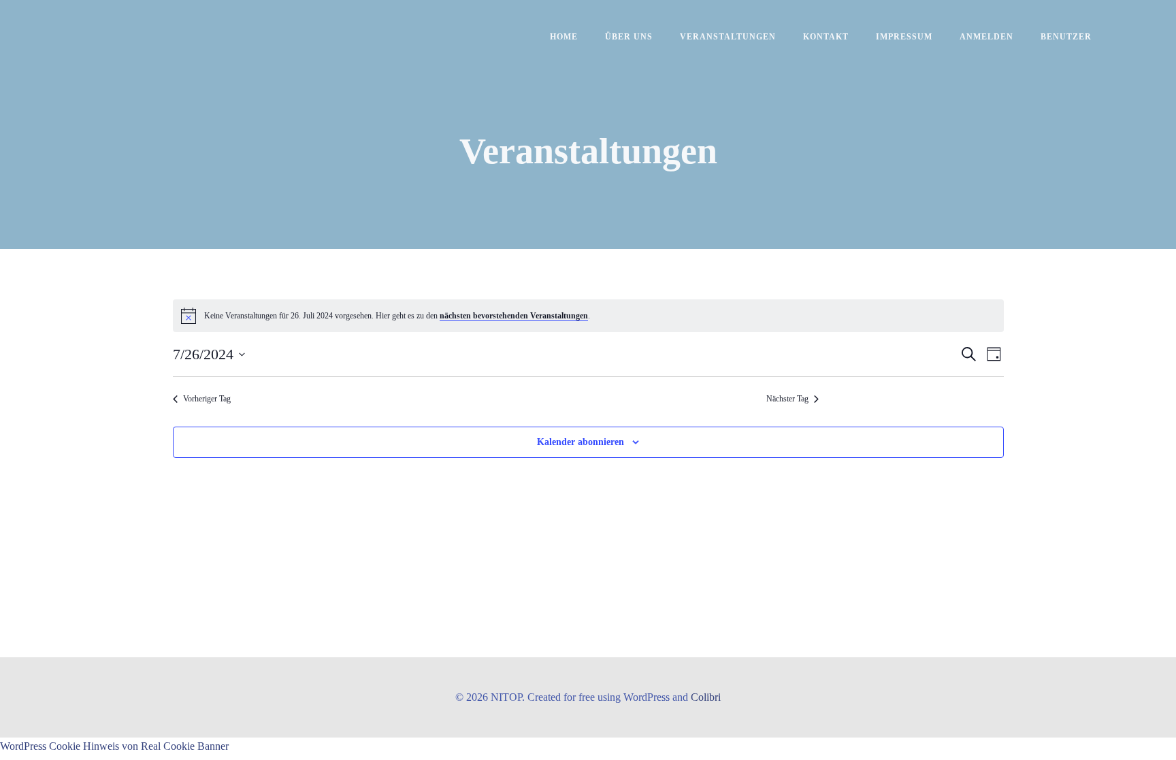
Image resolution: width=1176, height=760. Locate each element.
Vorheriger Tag (207, 398)
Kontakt (826, 37)
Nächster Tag (787, 398)
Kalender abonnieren (580, 442)
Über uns (629, 37)
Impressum (904, 37)
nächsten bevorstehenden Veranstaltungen (514, 315)
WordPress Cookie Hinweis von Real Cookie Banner (114, 746)
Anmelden (986, 37)
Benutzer (1066, 37)
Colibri (706, 697)
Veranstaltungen (728, 37)
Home (564, 37)
